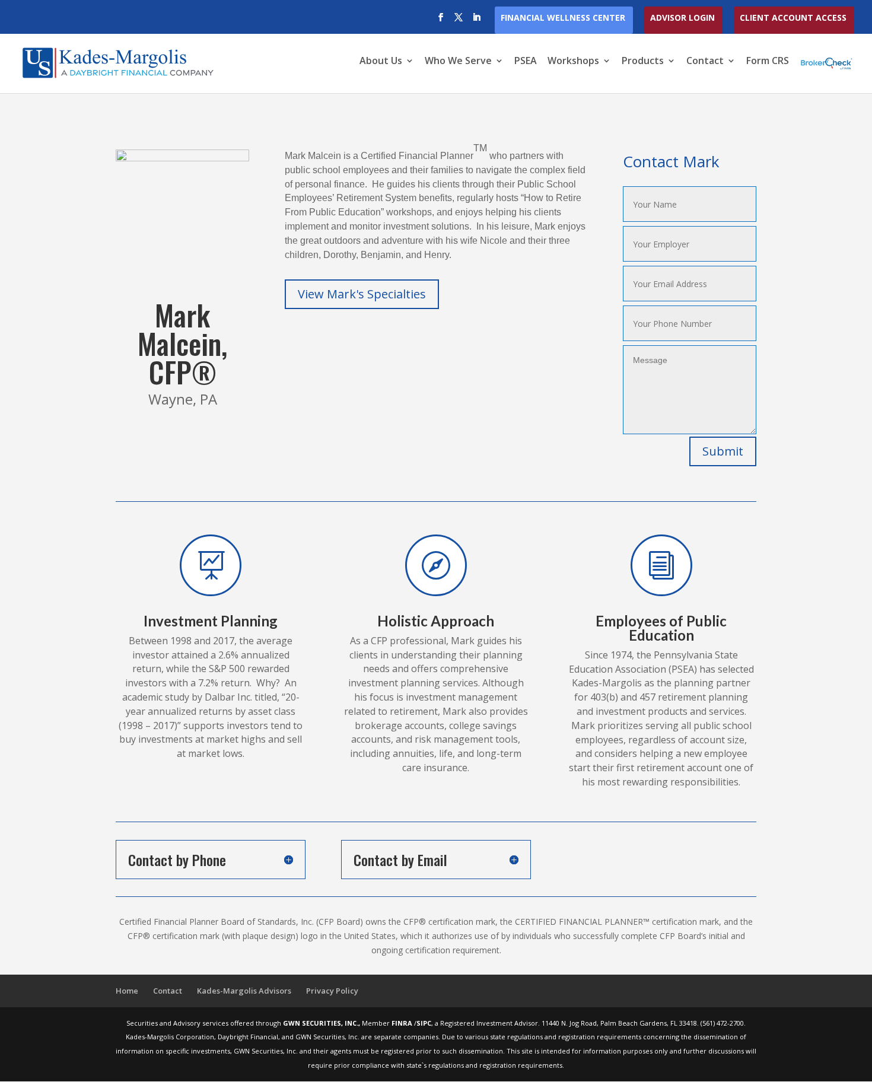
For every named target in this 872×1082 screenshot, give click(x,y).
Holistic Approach (435, 620)
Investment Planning (211, 620)
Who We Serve (458, 61)
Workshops (573, 61)
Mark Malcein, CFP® (182, 343)
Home (127, 990)
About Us (380, 61)
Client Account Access (793, 18)
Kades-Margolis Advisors (244, 990)
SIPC (423, 1023)
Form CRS (767, 61)
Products (643, 61)
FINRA (403, 1023)
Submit (722, 451)
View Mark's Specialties (362, 294)
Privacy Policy (332, 990)
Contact (705, 61)
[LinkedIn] (476, 20)
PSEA (525, 61)
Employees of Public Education (661, 628)
